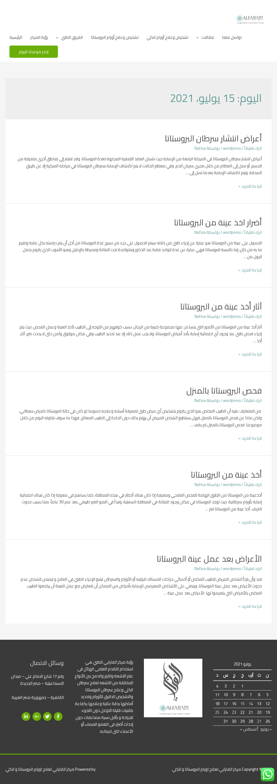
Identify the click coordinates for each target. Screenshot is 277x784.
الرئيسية (15, 37)
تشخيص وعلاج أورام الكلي (167, 37)
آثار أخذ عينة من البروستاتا (221, 306)
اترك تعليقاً (253, 148)
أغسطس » (249, 729)
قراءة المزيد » (250, 186)
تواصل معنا (232, 37)
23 (234, 712)
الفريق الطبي (72, 37)
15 (242, 704)
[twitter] (48, 716)
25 (217, 712)
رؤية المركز (39, 37)
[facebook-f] (59, 716)
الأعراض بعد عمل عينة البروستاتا (209, 558)
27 (259, 721)
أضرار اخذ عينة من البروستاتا (218, 222)
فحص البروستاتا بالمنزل (224, 390)
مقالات (208, 37)
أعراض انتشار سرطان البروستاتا (213, 138)
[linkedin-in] (27, 716)
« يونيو (266, 729)
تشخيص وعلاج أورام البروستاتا (114, 37)
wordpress (232, 148)
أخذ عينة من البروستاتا (226, 474)
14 (251, 704)
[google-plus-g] (37, 716)
